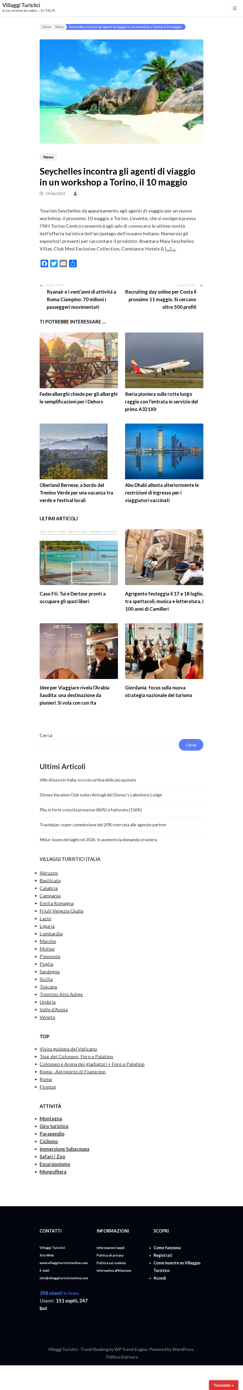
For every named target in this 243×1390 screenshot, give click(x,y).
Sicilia (46, 979)
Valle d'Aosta (54, 1009)
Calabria (49, 888)
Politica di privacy (122, 1356)
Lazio (45, 918)
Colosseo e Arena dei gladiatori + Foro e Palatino (92, 1064)
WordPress (182, 1349)
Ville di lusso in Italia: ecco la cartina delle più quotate (88, 779)
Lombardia (51, 933)
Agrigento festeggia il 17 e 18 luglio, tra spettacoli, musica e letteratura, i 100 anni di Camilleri (164, 601)
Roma (46, 1079)
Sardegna (50, 971)
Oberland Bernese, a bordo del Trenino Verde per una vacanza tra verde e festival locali (76, 492)
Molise (47, 948)
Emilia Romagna (57, 903)
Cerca (46, 735)
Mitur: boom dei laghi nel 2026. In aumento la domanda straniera (98, 839)
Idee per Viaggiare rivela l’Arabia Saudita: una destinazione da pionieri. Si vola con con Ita (74, 695)
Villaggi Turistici (21, 5)
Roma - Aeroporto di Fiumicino (73, 1071)
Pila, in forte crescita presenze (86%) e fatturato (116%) (91, 809)
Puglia (46, 964)
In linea (59, 1293)
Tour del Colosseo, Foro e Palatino (76, 1056)
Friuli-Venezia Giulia (61, 911)
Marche (48, 941)
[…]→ (170, 248)
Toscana (48, 986)
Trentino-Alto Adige (61, 994)
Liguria (47, 926)
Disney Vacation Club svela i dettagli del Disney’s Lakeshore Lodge (101, 794)
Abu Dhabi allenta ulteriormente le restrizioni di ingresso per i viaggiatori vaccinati (162, 492)
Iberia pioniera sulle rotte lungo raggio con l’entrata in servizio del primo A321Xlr (161, 401)
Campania (50, 895)
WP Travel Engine (131, 1349)
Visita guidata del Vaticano (68, 1049)
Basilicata (50, 880)
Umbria (48, 1002)
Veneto (47, 1017)
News (48, 157)
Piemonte (50, 956)
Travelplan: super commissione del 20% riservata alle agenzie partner (103, 824)
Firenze (48, 1087)
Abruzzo (49, 873)
